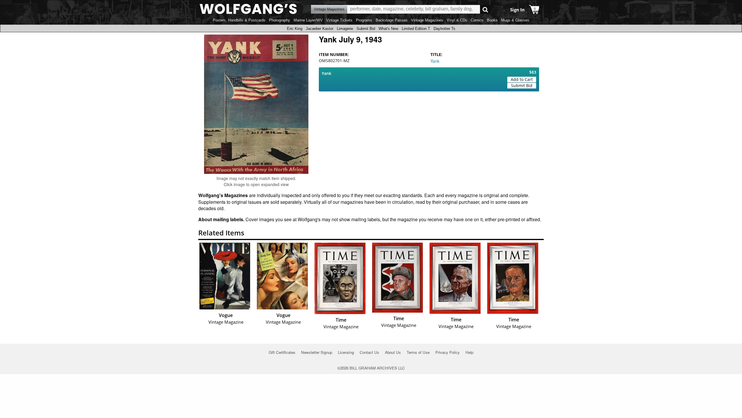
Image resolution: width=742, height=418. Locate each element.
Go (485, 9)
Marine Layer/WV (308, 20)
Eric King (294, 28)
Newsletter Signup (316, 352)
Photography (279, 20)
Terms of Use (418, 352)
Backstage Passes (392, 20)
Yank (434, 61)
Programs (364, 20)
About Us (393, 352)
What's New (388, 28)
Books (492, 20)
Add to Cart (522, 79)
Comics (477, 20)
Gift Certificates (282, 352)
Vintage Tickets (339, 20)
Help (469, 352)
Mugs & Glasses (515, 20)
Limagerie (345, 28)
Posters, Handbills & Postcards (239, 20)
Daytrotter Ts (444, 28)
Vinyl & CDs (457, 20)
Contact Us (369, 352)
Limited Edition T (416, 28)
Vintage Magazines (427, 20)
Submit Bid (366, 28)
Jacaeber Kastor (319, 28)
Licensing (346, 352)
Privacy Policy (447, 352)
